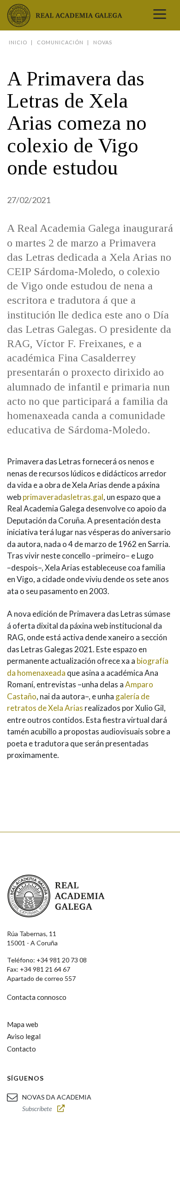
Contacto (21, 1049)
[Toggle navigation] (159, 15)
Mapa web (22, 1024)
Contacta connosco (36, 997)
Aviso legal (24, 1036)
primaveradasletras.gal (63, 497)
